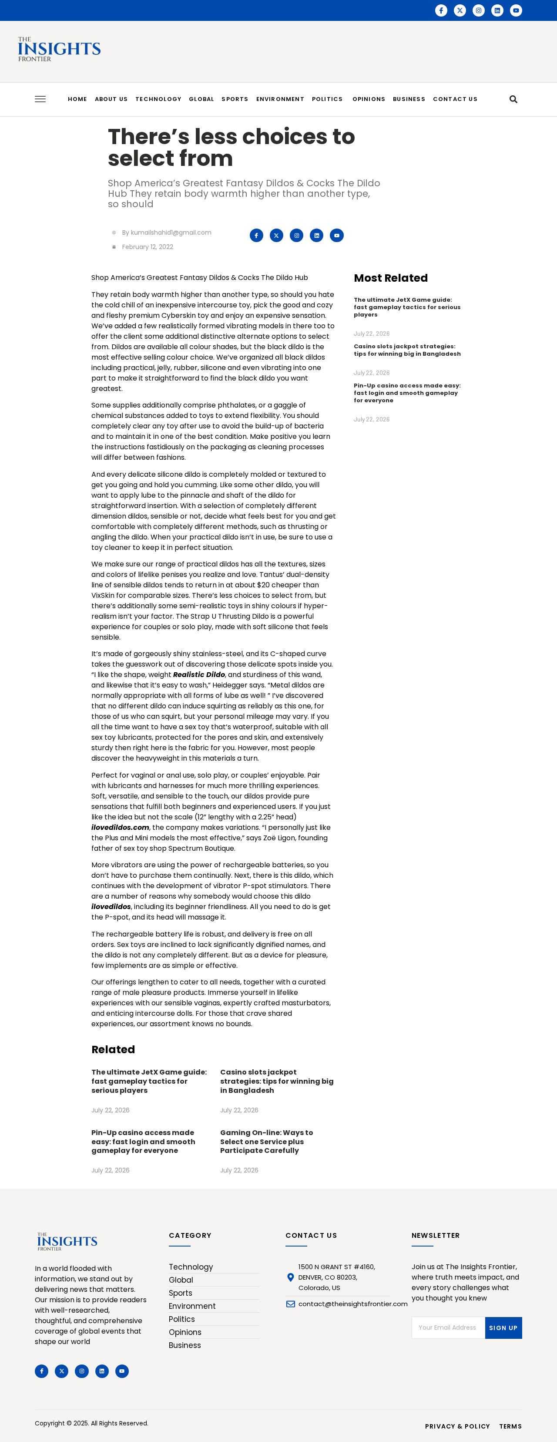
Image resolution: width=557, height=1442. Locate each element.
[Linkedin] (497, 10)
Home (77, 99)
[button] (513, 99)
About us (111, 99)
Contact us (455, 99)
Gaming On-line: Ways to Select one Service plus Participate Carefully (266, 1142)
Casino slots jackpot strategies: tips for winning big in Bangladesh (277, 1081)
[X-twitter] (460, 10)
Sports (234, 99)
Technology (158, 99)
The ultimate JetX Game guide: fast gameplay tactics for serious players (149, 1081)
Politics (328, 99)
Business (409, 99)
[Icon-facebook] (441, 10)
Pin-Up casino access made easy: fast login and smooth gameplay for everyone (143, 1142)
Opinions (369, 99)
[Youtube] (516, 10)
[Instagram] (479, 10)
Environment (280, 99)
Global (201, 99)
